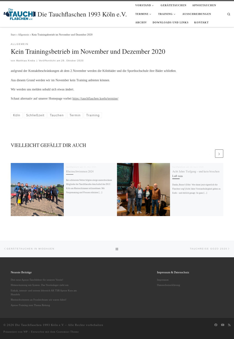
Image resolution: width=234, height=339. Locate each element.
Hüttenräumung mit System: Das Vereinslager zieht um (40, 285)
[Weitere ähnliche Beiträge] (219, 153)
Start (13, 34)
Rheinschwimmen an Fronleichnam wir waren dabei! (38, 299)
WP (26, 331)
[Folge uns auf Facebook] (215, 325)
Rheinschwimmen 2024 (79, 171)
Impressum (163, 279)
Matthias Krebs (25, 60)
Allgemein (23, 34)
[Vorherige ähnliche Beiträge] (210, 153)
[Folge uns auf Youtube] (222, 325)
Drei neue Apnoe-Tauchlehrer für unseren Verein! (37, 279)
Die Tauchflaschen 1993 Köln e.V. (39, 325)
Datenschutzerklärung (168, 285)
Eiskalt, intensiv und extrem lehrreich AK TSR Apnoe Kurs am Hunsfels (44, 292)
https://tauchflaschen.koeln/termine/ (95, 98)
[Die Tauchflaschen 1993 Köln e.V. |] (19, 13)
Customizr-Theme (67, 331)
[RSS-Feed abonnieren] (229, 325)
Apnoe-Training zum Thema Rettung (30, 305)
